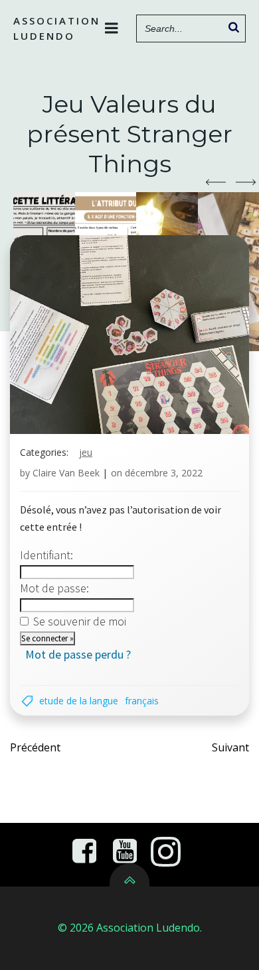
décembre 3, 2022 (164, 472)
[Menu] (111, 28)
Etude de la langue (78, 700)
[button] (216, 182)
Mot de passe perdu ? (78, 654)
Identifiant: (46, 555)
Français (142, 700)
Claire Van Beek (66, 472)
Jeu (85, 452)
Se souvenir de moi (79, 621)
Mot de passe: (54, 588)
